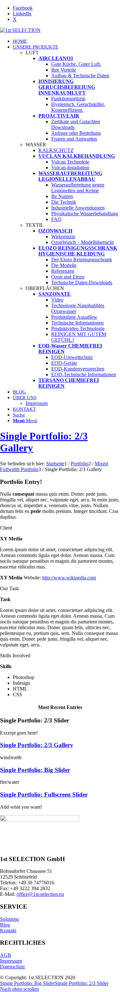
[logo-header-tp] (20, 30)
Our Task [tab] (9, 588)
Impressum (11, 961)
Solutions (9, 919)
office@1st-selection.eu (40, 894)
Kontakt (8, 930)
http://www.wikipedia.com (69, 577)
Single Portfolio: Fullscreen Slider (44, 794)
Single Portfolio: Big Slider (35, 770)
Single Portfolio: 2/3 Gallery (36, 745)
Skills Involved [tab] (15, 655)
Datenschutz (12, 966)
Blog (5, 924)
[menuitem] (66, 41)
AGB (5, 955)
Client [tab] (6, 527)
